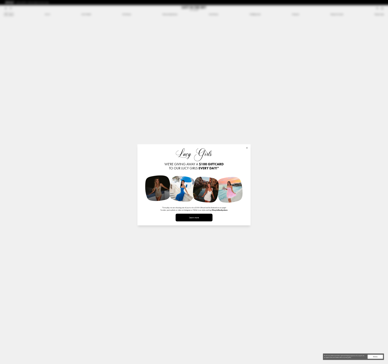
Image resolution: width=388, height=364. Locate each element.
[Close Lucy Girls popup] (247, 148)
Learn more (194, 217)
